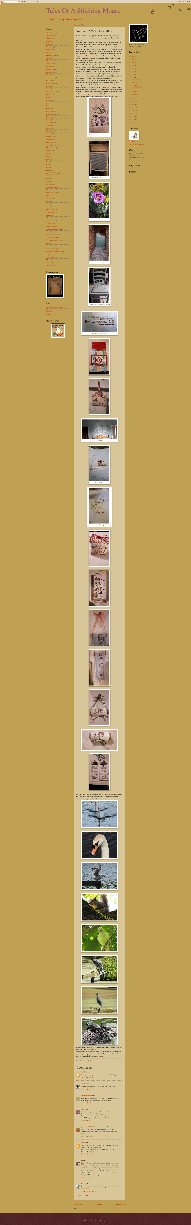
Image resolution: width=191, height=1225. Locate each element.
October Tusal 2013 (51, 145)
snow (47, 195)
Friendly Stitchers (51, 314)
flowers (48, 89)
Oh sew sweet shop (51, 148)
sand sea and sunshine (52, 187)
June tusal (49, 128)
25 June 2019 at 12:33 (87, 1136)
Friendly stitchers (51, 92)
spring (48, 204)
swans (48, 232)
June (134, 83)
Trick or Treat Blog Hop (53, 240)
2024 (133, 62)
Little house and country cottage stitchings (55, 311)
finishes (48, 86)
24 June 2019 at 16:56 (87, 1103)
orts (47, 153)
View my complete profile (136, 144)
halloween (49, 106)
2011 (133, 119)
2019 (133, 77)
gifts (47, 97)
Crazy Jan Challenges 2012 (71, 19)
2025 (133, 59)
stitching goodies (51, 221)
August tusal (49, 38)
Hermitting (49, 117)
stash (47, 207)
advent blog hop (50, 33)
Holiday (48, 120)
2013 (133, 113)
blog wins (49, 50)
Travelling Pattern (51, 237)
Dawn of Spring (50, 69)
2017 (133, 101)
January (135, 94)
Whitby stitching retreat (53, 257)
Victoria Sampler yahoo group (54, 307)
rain (47, 176)
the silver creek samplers (53, 235)
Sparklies (49, 201)
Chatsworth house (51, 55)
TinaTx (83, 1084)
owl (47, 156)
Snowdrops (49, 198)
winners (48, 263)
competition (49, 64)
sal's (47, 181)
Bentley (48, 41)
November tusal (50, 139)
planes (48, 167)
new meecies (50, 137)
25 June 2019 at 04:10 (87, 1121)
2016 (133, 104)
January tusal (50, 123)
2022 (133, 68)
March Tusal (49, 131)
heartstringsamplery (52, 114)
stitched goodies (50, 209)
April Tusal (49, 36)
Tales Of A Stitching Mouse (83, 10)
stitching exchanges (51, 218)
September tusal (50, 190)
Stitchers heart (50, 212)
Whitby (48, 254)
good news (49, 103)
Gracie (83, 1072)
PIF (47, 165)
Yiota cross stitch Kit (52, 265)
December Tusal (51, 72)
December (136, 80)
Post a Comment (83, 1195)
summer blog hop (51, 226)
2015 (133, 107)
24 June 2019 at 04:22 (87, 1089)
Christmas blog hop (51, 61)
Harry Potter (49, 111)
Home (51, 19)
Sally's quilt (49, 184)
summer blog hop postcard (53, 229)
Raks (47, 179)
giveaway (49, 100)
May (134, 91)
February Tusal (50, 83)
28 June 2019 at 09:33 (87, 1154)
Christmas (49, 58)
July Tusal (49, 125)
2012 (133, 116)
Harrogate (49, 108)
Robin (83, 1184)
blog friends (49, 47)
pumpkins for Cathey (52, 173)
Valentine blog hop (51, 249)
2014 (133, 110)
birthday (48, 44)
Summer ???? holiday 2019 (137, 86)
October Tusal (50, 142)
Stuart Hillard (50, 223)
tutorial (48, 246)
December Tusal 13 (51, 75)
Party (47, 162)
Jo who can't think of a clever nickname (93, 1127)
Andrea (83, 1143)
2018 (133, 98)
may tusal (49, 134)
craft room (49, 66)
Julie (82, 1109)
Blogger (104, 1221)
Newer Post (78, 1204)
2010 (133, 122)
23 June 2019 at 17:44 (87, 1077)
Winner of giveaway (52, 260)
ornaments (49, 151)
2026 (133, 56)
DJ (82, 1160)
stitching (48, 215)
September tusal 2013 (52, 193)
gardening (49, 94)
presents (48, 170)
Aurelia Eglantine (86, 1095)
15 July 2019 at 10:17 (87, 1178)
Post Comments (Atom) (88, 1209)
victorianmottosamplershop (54, 251)
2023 (133, 65)
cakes (48, 52)
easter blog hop (50, 78)
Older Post (120, 1204)
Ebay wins (49, 80)
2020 (133, 74)
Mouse (133, 141)
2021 (133, 71)
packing (48, 159)
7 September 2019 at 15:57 (88, 1191)
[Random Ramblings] (58, 338)
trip (47, 243)
